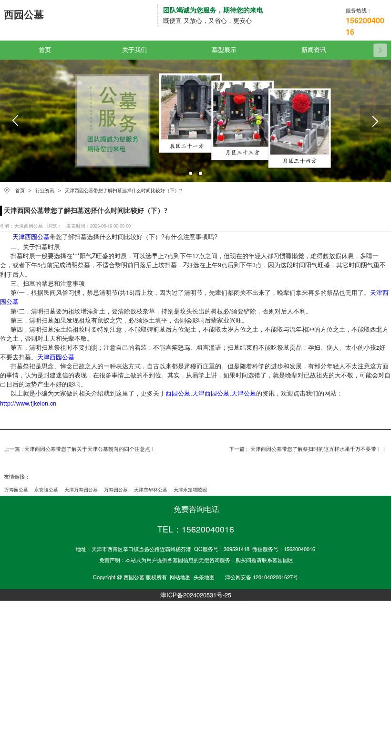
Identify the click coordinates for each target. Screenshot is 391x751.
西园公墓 (177, 392)
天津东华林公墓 (150, 489)
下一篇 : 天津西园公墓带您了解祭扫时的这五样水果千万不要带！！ (308, 449)
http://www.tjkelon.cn (28, 402)
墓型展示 (224, 50)
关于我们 (134, 50)
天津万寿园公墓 (81, 489)
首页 (45, 50)
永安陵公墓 (46, 489)
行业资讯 (44, 190)
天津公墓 (243, 392)
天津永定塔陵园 (190, 489)
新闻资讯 (313, 50)
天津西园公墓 (31, 236)
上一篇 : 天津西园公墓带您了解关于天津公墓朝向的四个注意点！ (79, 449)
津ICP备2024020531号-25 (195, 594)
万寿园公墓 (16, 489)
